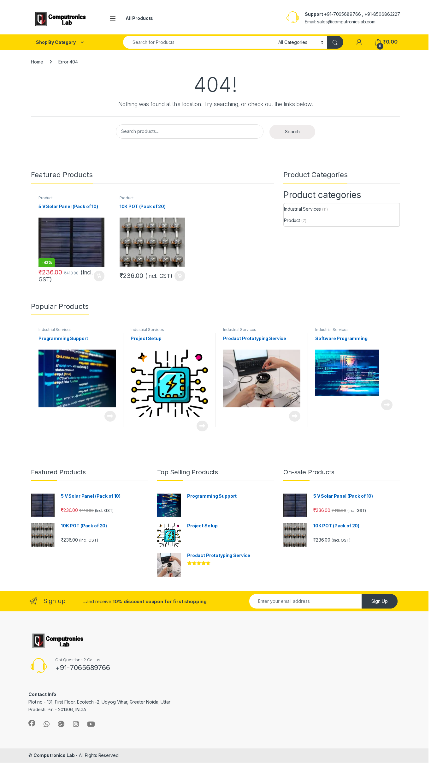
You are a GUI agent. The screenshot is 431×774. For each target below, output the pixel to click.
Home (37, 61)
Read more (110, 416)
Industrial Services (302, 209)
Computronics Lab (54, 755)
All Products (139, 18)
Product (45, 197)
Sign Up (379, 601)
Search (292, 131)
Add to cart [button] (99, 276)
